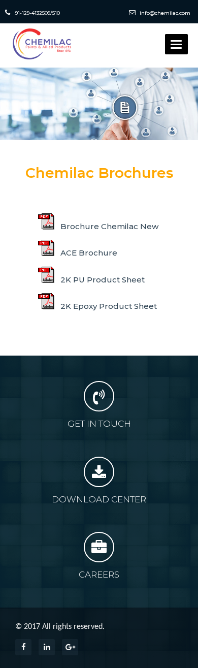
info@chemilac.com (164, 13)
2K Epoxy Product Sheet (107, 306)
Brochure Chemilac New (108, 226)
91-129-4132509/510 (37, 13)
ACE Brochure (87, 253)
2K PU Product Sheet (101, 279)
